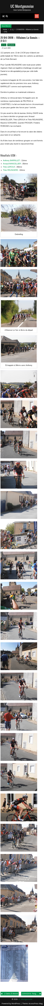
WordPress (16, 1003)
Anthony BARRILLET (11, 160)
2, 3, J (12, 29)
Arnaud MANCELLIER (12, 164)
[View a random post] (3, 16)
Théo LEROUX (9, 167)
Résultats (11, 45)
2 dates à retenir (11, 993)
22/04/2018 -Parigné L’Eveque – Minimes (31, 993)
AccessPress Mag (36, 1003)
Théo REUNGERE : (11, 170)
